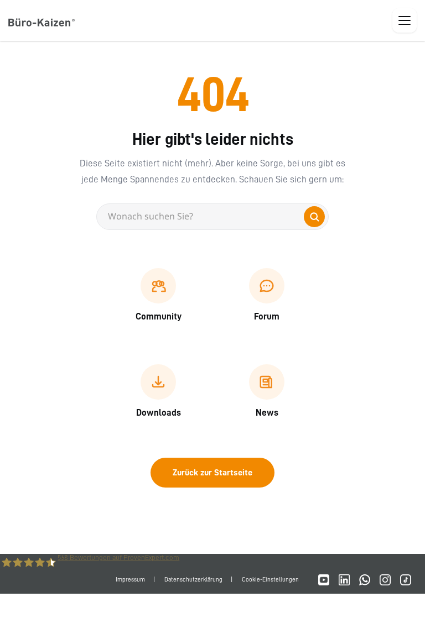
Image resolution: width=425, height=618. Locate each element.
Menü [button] (404, 20)
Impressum (130, 580)
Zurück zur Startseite (212, 472)
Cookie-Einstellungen (270, 580)
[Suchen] (314, 216)
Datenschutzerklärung (193, 580)
